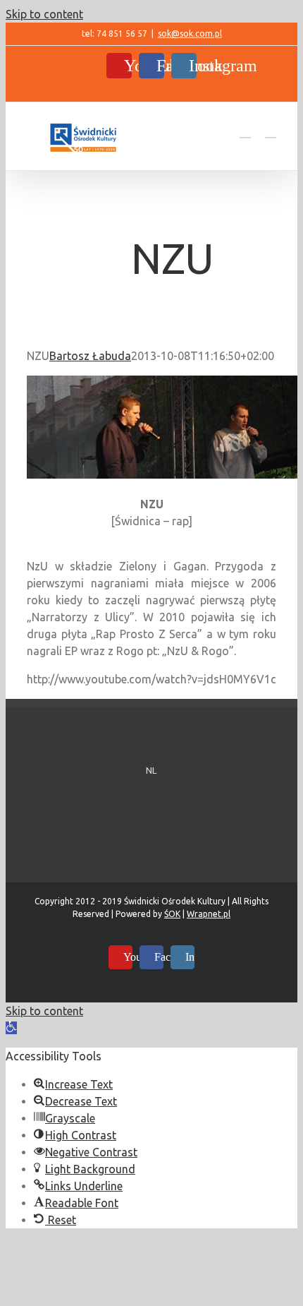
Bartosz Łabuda (90, 355)
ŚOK (172, 913)
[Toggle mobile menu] (270, 131)
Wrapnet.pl (208, 913)
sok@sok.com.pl (190, 33)
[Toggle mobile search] (245, 131)
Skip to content (44, 14)
